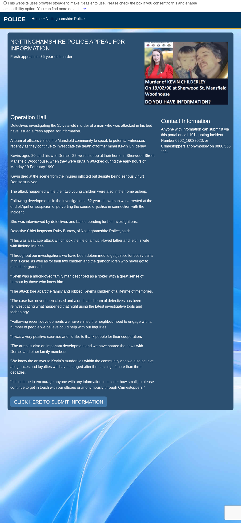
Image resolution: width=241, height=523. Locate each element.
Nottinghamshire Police (65, 19)
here (82, 9)
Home (37, 19)
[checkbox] (5, 2)
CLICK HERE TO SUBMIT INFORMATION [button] (58, 402)
